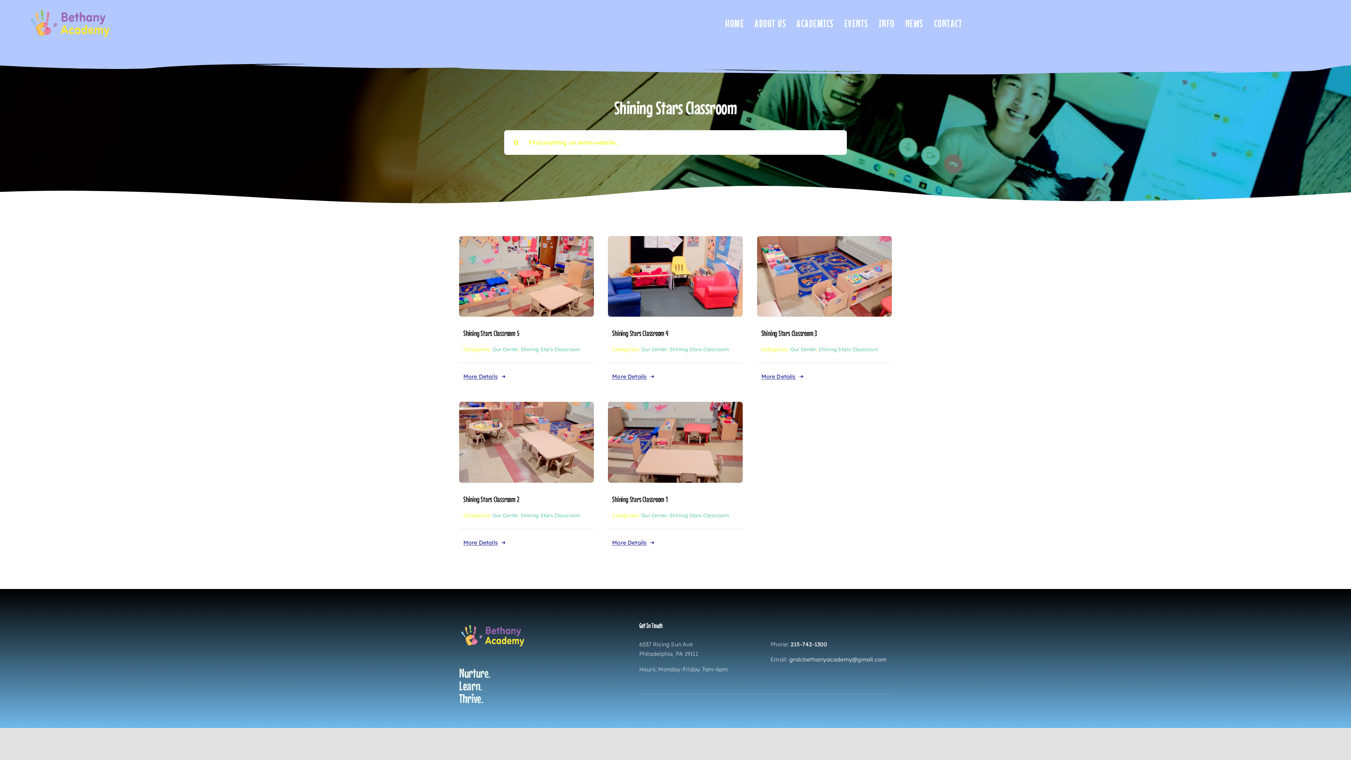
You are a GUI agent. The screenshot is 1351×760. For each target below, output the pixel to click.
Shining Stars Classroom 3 (789, 333)
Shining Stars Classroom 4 (640, 333)
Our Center (505, 349)
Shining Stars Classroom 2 (491, 499)
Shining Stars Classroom (551, 349)
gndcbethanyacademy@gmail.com (838, 659)
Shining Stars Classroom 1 (640, 499)
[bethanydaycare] (72, 8)
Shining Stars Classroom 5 (491, 333)
